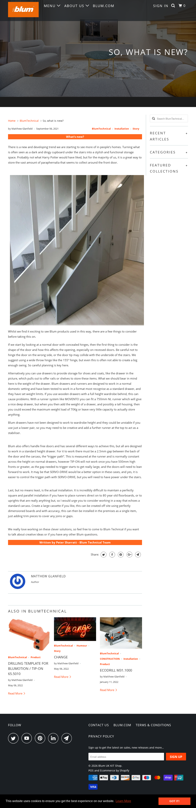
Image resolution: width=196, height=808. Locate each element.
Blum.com (122, 725)
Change (61, 657)
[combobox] (169, 118)
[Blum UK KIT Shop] (23, 10)
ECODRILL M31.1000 (116, 670)
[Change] (75, 629)
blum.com (103, 5)
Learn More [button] (123, 801)
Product (36, 657)
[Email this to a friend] (137, 554)
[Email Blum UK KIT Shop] (67, 738)
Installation (121, 128)
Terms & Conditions (153, 725)
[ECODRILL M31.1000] (121, 633)
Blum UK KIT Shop (110, 765)
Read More (15, 693)
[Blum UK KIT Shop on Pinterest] (41, 738)
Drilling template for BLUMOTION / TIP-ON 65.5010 (28, 668)
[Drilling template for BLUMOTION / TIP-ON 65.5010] (29, 635)
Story (136, 128)
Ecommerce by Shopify (114, 770)
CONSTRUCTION (110, 658)
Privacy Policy (101, 736)
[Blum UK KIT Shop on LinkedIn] (54, 738)
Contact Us (98, 725)
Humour (82, 645)
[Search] (174, 5)
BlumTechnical (101, 128)
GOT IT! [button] (174, 801)
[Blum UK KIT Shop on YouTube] (27, 738)
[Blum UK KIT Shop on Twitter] (14, 738)
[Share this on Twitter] (103, 554)
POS (91, 770)
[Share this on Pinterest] (120, 554)
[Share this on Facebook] (111, 554)
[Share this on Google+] (129, 554)
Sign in (160, 5)
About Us (75, 5)
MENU (50, 5)
